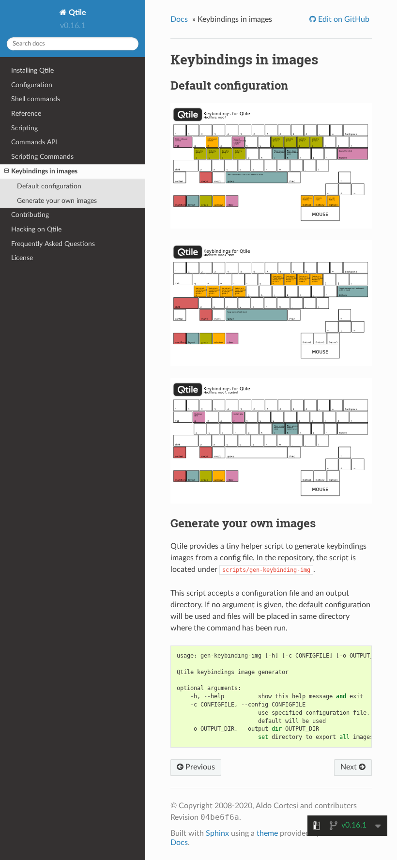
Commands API (34, 142)
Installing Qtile (32, 70)
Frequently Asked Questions (53, 243)
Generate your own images (57, 200)
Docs (179, 19)
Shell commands (35, 99)
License (22, 257)
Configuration (31, 85)
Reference (26, 113)
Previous (199, 767)
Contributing (30, 214)
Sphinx (217, 833)
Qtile (76, 12)
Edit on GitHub (342, 19)
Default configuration (49, 186)
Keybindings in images (44, 171)
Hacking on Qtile (36, 229)
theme (267, 833)
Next (349, 767)
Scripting (24, 128)
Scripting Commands (42, 156)
